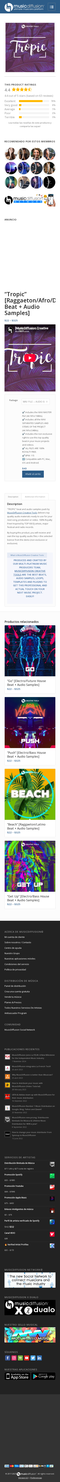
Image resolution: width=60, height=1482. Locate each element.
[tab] (13, 496)
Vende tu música (12, 996)
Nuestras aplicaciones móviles (19, 958)
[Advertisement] (30, 252)
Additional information (35, 496)
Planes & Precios (13, 1002)
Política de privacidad (15, 969)
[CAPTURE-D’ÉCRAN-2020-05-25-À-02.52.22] (11, 154)
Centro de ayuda (13, 947)
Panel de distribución (15, 985)
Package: (13, 400)
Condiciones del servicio (16, 964)
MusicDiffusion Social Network (19, 1029)
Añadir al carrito (33, 474)
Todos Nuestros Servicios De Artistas (23, 1007)
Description (13, 496)
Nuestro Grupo (12, 953)
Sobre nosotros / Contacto (17, 942)
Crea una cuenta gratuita (17, 991)
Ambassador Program (15, 1013)
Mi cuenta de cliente (14, 936)
